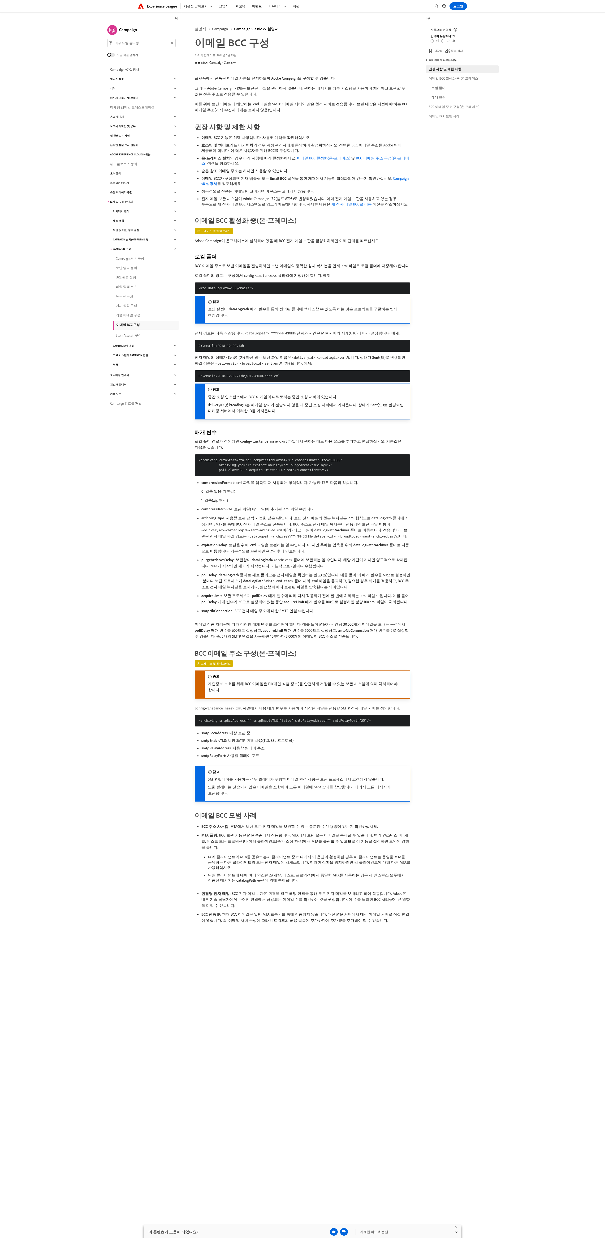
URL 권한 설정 (126, 277)
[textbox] (141, 43)
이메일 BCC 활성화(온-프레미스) (323, 158)
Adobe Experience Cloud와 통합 (130, 154)
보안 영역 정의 (126, 268)
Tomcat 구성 (124, 296)
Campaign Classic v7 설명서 (256, 28)
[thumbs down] (344, 1232)
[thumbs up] (334, 1232)
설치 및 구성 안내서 (121, 201)
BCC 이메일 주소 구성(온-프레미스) (454, 107)
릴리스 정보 (117, 79)
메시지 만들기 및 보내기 (124, 97)
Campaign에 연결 (123, 345)
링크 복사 (457, 50)
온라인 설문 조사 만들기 (124, 145)
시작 (112, 88)
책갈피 (438, 50)
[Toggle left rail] (176, 18)
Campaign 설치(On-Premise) (130, 239)
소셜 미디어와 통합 (121, 192)
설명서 (200, 28)
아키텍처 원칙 (121, 211)
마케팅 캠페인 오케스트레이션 (132, 107)
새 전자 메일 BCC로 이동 (351, 204)
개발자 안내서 (118, 384)
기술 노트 (115, 394)
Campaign (220, 28)
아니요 (451, 40)
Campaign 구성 (122, 249)
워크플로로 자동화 (123, 164)
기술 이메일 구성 (128, 315)
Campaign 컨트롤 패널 (126, 403)
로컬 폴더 (438, 88)
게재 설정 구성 (126, 305)
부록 (115, 364)
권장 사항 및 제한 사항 (445, 69)
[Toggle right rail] (428, 18)
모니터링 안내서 (119, 375)
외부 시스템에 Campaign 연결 (130, 355)
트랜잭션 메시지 (119, 182)
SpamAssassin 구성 (129, 335)
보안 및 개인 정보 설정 (126, 230)
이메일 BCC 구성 (128, 325)
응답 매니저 (117, 116)
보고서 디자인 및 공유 (123, 126)
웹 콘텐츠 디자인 (120, 135)
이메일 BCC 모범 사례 (444, 116)
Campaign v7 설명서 (124, 69)
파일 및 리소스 (126, 287)
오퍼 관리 (115, 173)
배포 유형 (118, 220)
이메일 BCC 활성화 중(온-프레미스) (454, 78)
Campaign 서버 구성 (130, 258)
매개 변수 (438, 97)
